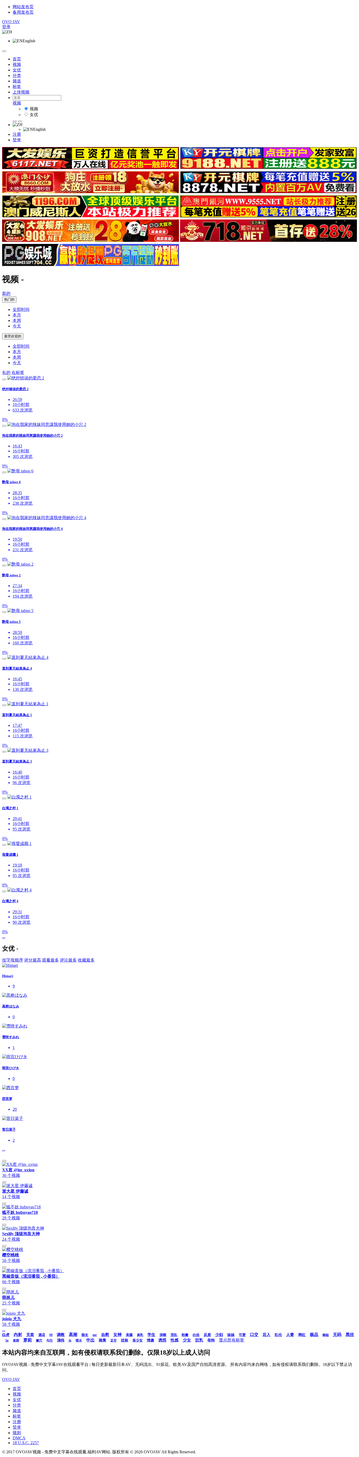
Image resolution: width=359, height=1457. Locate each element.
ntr (95, 1335)
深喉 (163, 1335)
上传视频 (21, 92)
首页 (17, 59)
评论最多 (68, 960)
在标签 (18, 372)
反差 (207, 1335)
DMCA (19, 1438)
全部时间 (21, 309)
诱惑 (162, 1340)
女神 (117, 1334)
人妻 (290, 1335)
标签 (17, 86)
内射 (18, 1334)
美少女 (137, 1340)
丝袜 (124, 1340)
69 (51, 1335)
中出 (90, 1340)
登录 (6, 26)
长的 (6, 372)
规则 (17, 1432)
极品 (314, 1334)
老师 (16, 1340)
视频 (17, 64)
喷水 (79, 1340)
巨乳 (199, 1340)
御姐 (325, 1335)
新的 (6, 293)
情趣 (150, 1340)
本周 (17, 320)
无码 (337, 1334)
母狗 (211, 1340)
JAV (11, 21)
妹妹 (231, 1335)
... (3, 936)
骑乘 (102, 1340)
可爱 (242, 1335)
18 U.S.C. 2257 (26, 1442)
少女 (187, 1340)
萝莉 (27, 1340)
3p (7, 1340)
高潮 (73, 1334)
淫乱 (174, 1335)
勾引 (50, 1340)
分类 (17, 75)
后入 (266, 1335)
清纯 (60, 1340)
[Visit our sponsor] (90, 167)
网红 (302, 1335)
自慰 (105, 1335)
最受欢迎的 (12, 336)
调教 (61, 1335)
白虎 (5, 1335)
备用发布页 (23, 12)
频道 (17, 81)
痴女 (84, 1335)
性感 (174, 1340)
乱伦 (278, 1335)
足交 (113, 1340)
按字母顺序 (12, 960)
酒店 (41, 1335)
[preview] (4, 379)
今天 (17, 326)
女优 (17, 70)
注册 (17, 134)
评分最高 (32, 960)
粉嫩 (185, 1335)
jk (70, 1340)
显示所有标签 (231, 1340)
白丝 (196, 1335)
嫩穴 (39, 1340)
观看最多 (50, 960)
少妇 (219, 1335)
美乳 (140, 1335)
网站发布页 (23, 6)
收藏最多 (86, 960)
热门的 (9, 299)
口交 (254, 1334)
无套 (30, 1335)
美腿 (129, 1335)
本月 (17, 315)
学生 (151, 1335)
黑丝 (350, 1334)
